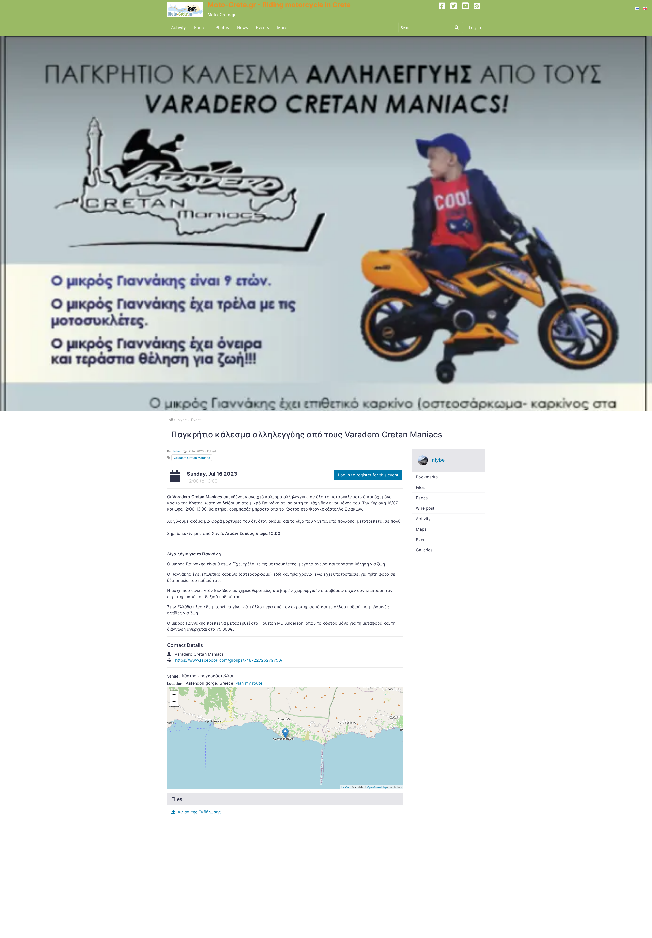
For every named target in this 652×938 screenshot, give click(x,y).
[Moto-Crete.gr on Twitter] (455, 9)
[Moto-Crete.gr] (187, 9)
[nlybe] (423, 460)
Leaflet (345, 787)
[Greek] (637, 8)
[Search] (457, 27)
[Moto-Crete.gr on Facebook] (444, 9)
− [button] (174, 702)
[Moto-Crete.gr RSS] (479, 9)
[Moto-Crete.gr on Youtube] (467, 9)
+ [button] (174, 694)
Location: (175, 683)
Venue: (173, 676)
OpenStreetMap (377, 787)
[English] (645, 8)
